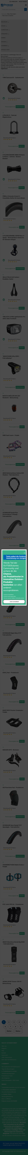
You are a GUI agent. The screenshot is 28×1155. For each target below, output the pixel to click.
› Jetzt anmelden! (14, 601)
